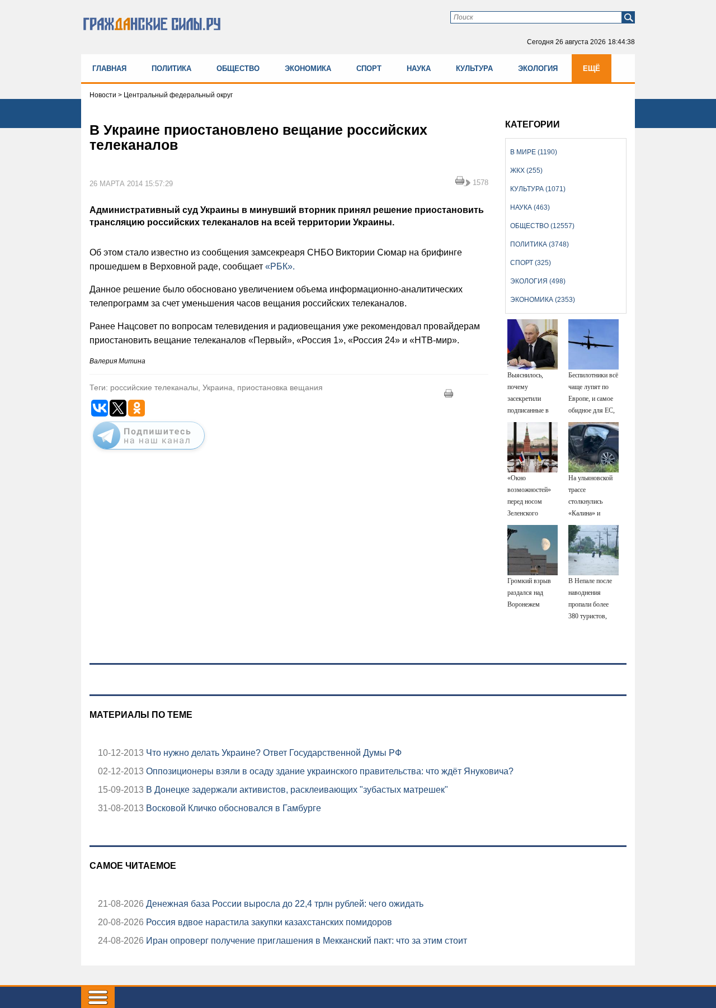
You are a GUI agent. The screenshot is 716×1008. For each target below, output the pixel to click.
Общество (238, 68)
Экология (538, 68)
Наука (419, 68)
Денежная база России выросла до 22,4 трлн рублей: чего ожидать (283, 903)
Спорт (368, 68)
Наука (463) (530, 207)
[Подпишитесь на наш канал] (149, 452)
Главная (109, 68)
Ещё (591, 68)
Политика (171, 68)
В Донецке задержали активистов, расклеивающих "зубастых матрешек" (296, 789)
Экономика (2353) (542, 300)
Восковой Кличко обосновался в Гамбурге (232, 808)
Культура (474, 68)
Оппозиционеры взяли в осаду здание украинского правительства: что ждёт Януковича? (329, 771)
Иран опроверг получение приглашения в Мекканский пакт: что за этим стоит (305, 940)
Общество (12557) (542, 226)
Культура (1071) (538, 189)
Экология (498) (538, 281)
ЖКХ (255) (526, 170)
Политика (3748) (539, 244)
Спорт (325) (530, 263)
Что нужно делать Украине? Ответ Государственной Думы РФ (273, 753)
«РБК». (280, 266)
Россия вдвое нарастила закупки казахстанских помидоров (268, 922)
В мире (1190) (533, 152)
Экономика (308, 68)
